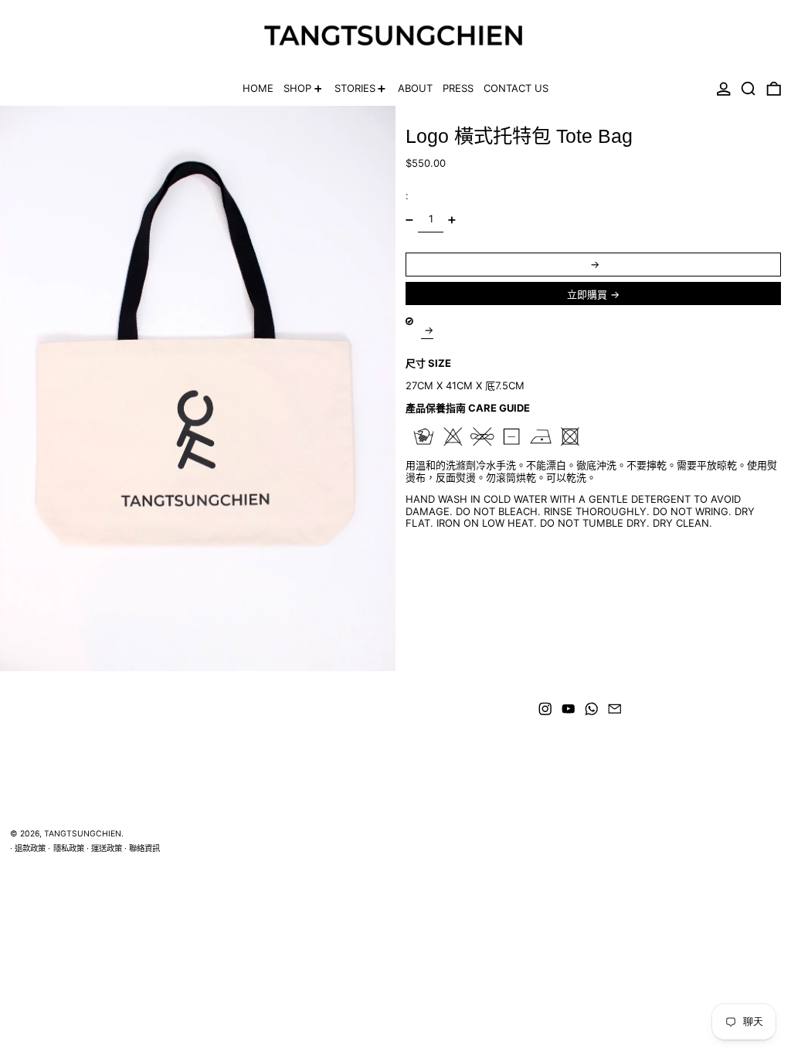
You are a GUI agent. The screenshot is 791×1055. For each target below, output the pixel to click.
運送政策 (106, 848)
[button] (748, 89)
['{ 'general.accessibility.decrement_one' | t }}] (410, 220)
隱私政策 (68, 848)
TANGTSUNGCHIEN (82, 834)
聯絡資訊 (144, 848)
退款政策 (30, 848)
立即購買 (587, 294)
